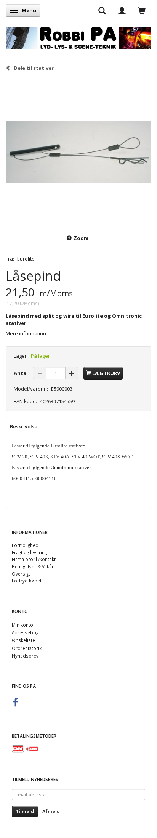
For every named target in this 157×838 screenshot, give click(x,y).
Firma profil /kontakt (34, 559)
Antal (21, 373)
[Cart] (141, 10)
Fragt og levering (29, 552)
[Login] (121, 10)
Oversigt (21, 574)
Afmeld (51, 811)
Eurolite (26, 258)
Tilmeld (25, 811)
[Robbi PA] (78, 36)
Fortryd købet (27, 580)
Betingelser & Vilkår (33, 566)
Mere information (26, 333)
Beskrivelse (23, 426)
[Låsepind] (78, 152)
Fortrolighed (25, 545)
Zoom (81, 238)
